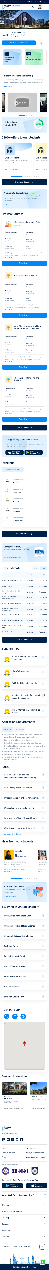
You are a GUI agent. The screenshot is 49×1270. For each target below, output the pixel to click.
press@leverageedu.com (35, 1157)
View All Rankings (22, 534)
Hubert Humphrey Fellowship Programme (24, 657)
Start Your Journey (22, 182)
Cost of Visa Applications (15, 966)
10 (38, 176)
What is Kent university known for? (20, 808)
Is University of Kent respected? (18, 788)
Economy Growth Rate (14, 997)
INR (44, 568)
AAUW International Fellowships (26, 710)
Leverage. (16, 1246)
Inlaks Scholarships (20, 671)
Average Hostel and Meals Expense (19, 926)
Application (7, 729)
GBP (35, 568)
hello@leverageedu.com (35, 1153)
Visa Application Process (15, 976)
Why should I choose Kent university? (21, 828)
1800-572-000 (32, 1149)
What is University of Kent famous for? (21, 798)
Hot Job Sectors (11, 987)
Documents (20, 729)
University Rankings (13, 469)
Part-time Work (11, 946)
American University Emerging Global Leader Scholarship (28, 696)
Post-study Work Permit (15, 956)
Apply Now (23, 263)
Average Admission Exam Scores (18, 936)
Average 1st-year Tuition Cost (17, 916)
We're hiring (16, 5)
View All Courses (23, 428)
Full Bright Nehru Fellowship (24, 683)
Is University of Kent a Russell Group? (21, 818)
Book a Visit (39, 2)
